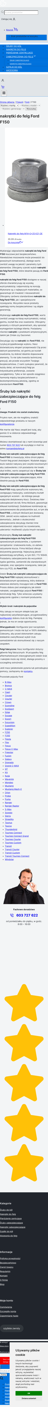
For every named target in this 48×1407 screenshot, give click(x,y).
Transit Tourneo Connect (17, 856)
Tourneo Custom (13, 842)
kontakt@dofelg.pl (15, 448)
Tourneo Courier (13, 839)
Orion (7, 792)
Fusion (8, 756)
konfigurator (6, 618)
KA (6, 772)
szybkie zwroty (11, 1328)
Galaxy (8, 759)
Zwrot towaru (6, 1267)
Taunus (8, 822)
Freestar (9, 752)
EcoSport (9, 709)
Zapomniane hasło (9, 1316)
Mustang (9, 786)
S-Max (8, 809)
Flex (7, 742)
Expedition (10, 725)
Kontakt (4, 1276)
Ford (27, 102)
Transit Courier (12, 849)
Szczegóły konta (8, 1311)
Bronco (8, 685)
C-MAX (8, 689)
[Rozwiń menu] (4, 93)
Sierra (8, 816)
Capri (7, 692)
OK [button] (29, 1393)
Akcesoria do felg (8, 1236)
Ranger (8, 802)
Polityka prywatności (10, 1258)
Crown (8, 702)
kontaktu (28, 671)
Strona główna (7, 102)
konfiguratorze (7, 424)
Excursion (9, 722)
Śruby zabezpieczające (19, 60)
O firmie (4, 1280)
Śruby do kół (14, 46)
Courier (8, 699)
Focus (8, 746)
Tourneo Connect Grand (17, 836)
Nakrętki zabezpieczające (20, 64)
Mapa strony (4, 1346)
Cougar (8, 695)
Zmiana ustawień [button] (29, 1398)
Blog (2, 1284)
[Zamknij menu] (0, 1367)
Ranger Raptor (12, 806)
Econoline (9, 705)
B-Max (8, 682)
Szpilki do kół (14, 67)
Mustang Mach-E (13, 789)
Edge (7, 712)
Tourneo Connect (13, 833)
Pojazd (19, 102)
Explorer (9, 729)
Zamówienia (6, 1307)
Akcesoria (12, 70)
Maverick (9, 779)
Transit (8, 846)
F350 (7, 735)
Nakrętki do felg (16, 49)
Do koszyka (13, 242)
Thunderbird (11, 829)
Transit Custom (12, 853)
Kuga (7, 776)
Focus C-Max (11, 749)
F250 (7, 732)
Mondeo (9, 782)
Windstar (9, 859)
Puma (8, 799)
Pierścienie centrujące (19, 53)
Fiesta (8, 739)
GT (6, 769)
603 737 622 (13, 445)
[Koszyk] (2, 88)
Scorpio (8, 812)
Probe (8, 796)
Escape (8, 715)
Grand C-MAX (12, 766)
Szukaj (3, 1375)
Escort (8, 719)
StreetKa (9, 819)
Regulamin (5, 1271)
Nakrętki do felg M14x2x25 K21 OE (25, 233)
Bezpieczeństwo (8, 1263)
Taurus (8, 826)
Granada (9, 762)
